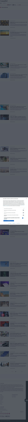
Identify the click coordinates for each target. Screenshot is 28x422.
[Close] (26, 198)
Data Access (14, 223)
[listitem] (14, 208)
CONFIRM (8, 220)
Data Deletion (9, 223)
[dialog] (14, 211)
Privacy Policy (18, 223)
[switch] (23, 210)
